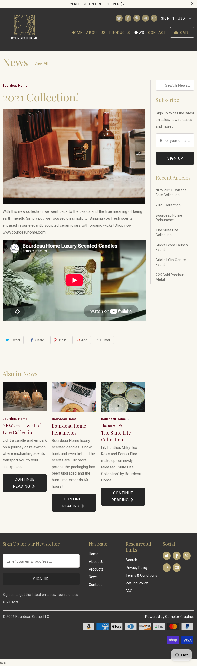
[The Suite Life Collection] (123, 397)
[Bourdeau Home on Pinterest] (136, 18)
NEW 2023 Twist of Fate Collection (171, 192)
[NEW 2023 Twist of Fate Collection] (25, 397)
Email (107, 340)
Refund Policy (137, 583)
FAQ (129, 591)
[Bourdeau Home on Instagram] (145, 18)
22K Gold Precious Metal (170, 277)
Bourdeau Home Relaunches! (169, 217)
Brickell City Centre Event (171, 262)
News (139, 33)
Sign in (167, 18)
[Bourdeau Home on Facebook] (128, 18)
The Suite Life (112, 426)
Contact (157, 33)
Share (39, 340)
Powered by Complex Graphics (169, 617)
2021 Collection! (168, 205)
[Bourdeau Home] (25, 29)
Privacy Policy (137, 568)
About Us (96, 33)
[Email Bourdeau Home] (154, 18)
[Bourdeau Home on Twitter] (119, 18)
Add (84, 340)
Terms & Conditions (141, 575)
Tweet (15, 340)
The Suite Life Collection (167, 232)
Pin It (62, 340)
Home (77, 33)
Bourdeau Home (15, 86)
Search (131, 560)
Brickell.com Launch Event (172, 247)
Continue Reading (24, 483)
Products (119, 33)
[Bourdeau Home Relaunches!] (74, 397)
